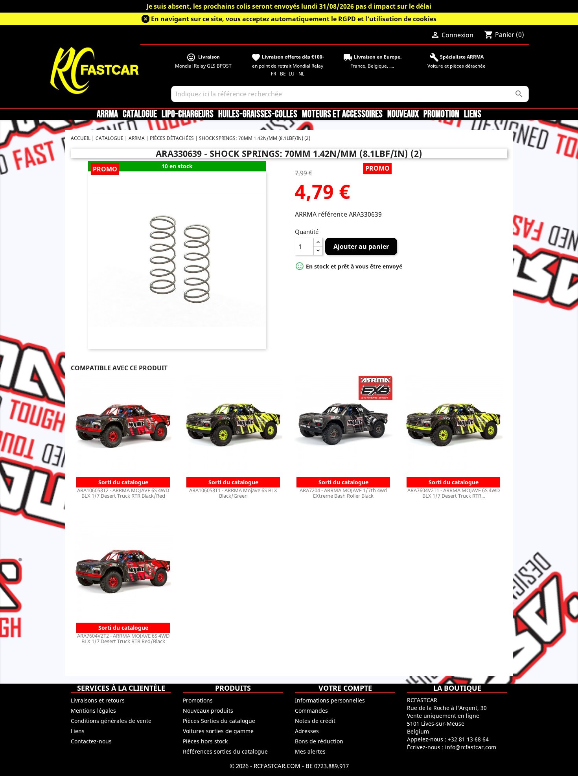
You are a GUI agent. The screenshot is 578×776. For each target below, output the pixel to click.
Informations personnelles (330, 700)
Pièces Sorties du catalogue (219, 721)
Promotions (198, 700)
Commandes (311, 710)
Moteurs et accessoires (342, 114)
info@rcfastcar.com (470, 747)
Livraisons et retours (98, 700)
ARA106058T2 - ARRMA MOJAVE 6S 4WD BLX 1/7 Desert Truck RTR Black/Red (123, 492)
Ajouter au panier (361, 246)
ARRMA (107, 114)
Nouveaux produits (208, 710)
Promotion (441, 114)
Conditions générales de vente (111, 721)
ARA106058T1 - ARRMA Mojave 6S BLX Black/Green (233, 492)
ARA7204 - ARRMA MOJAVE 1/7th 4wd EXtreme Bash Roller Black (343, 492)
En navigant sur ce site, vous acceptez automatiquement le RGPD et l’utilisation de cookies (293, 19)
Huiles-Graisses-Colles (257, 114)
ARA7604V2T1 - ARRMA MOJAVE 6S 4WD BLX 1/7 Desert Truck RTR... (453, 492)
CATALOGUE (140, 114)
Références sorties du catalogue (225, 751)
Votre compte (345, 688)
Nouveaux (403, 114)
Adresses (307, 731)
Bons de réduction (319, 741)
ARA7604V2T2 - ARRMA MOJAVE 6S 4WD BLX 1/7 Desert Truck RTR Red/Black (123, 638)
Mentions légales (93, 710)
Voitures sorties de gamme (218, 731)
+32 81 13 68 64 (468, 739)
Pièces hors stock (205, 741)
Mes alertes (310, 751)
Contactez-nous (91, 741)
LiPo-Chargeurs (188, 114)
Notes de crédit (315, 721)
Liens (472, 114)
